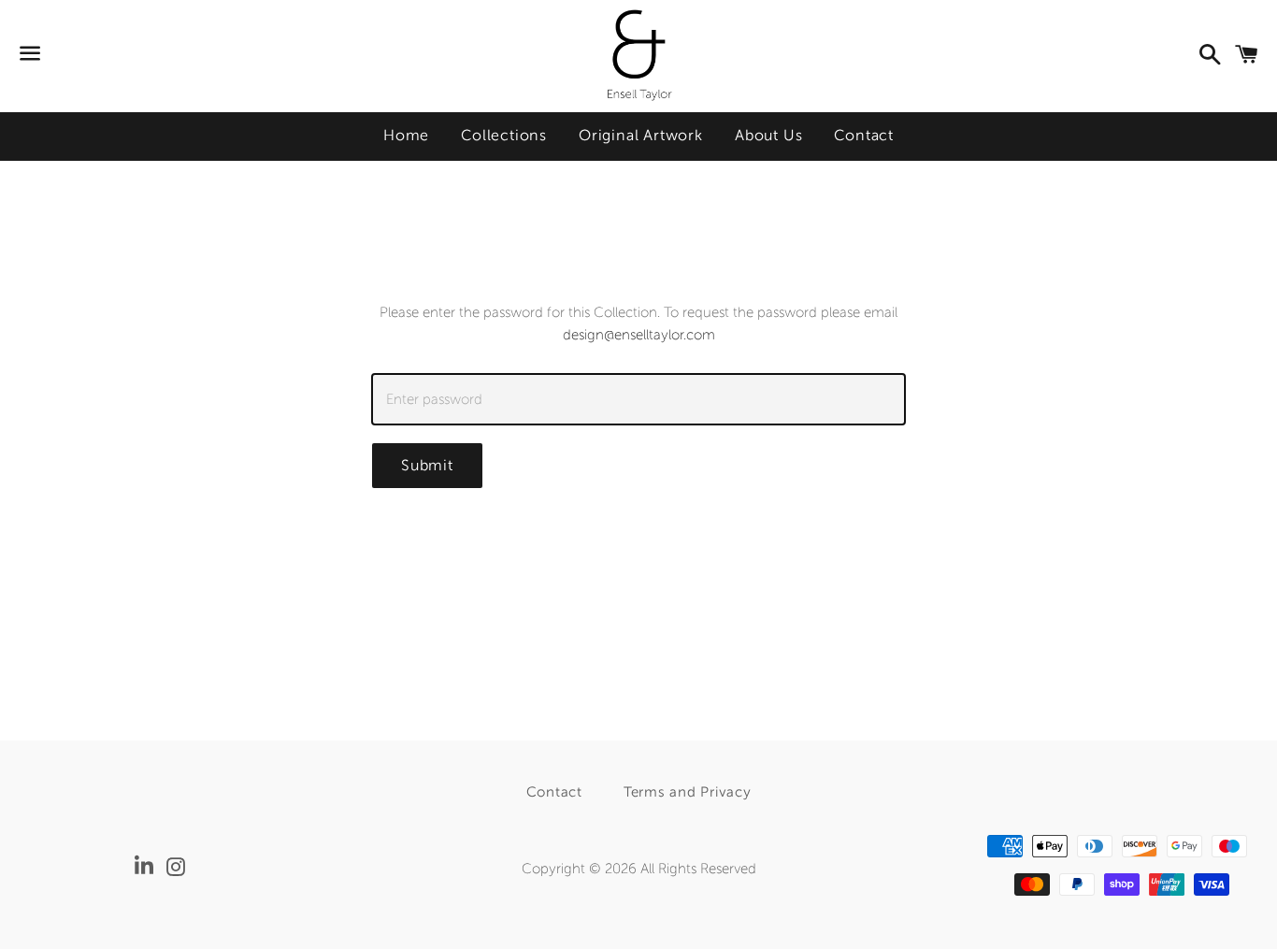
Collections (504, 135)
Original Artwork (641, 135)
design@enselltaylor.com (639, 334)
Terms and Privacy (688, 791)
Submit (427, 465)
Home (406, 135)
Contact (864, 135)
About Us (768, 135)
